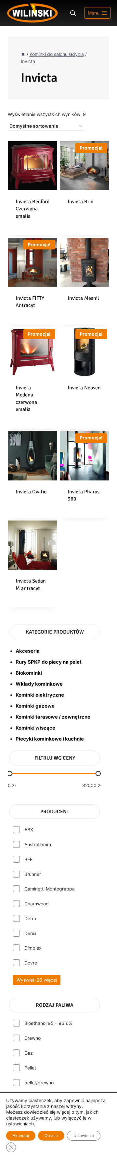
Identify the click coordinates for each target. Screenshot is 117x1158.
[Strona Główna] (23, 54)
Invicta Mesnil (83, 298)
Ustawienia (83, 1135)
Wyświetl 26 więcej (37, 980)
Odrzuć (51, 1135)
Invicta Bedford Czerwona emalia (32, 208)
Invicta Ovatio (31, 492)
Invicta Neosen (84, 387)
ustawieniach (20, 1123)
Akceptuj (21, 1135)
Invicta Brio (80, 201)
